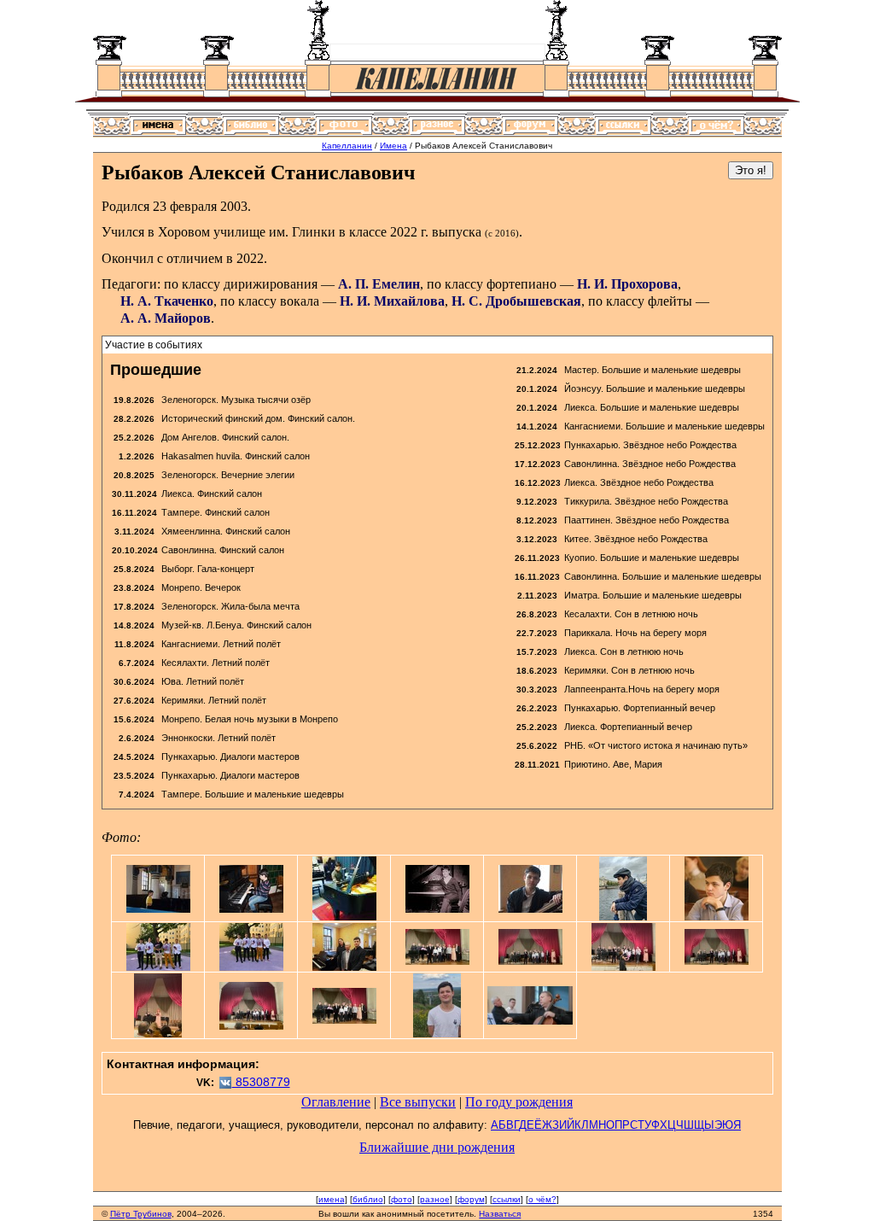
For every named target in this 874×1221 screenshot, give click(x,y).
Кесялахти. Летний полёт (215, 662)
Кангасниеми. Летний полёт (221, 644)
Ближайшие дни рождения (437, 1147)
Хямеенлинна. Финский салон (225, 531)
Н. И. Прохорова (627, 284)
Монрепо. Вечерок (201, 587)
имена (331, 1199)
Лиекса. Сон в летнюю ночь (624, 651)
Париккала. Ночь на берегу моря (635, 633)
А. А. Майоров (165, 318)
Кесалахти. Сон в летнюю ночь (631, 614)
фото (401, 1199)
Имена (393, 145)
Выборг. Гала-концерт (207, 569)
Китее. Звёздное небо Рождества (636, 539)
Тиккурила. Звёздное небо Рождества (646, 501)
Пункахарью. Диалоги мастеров (230, 756)
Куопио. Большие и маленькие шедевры (651, 557)
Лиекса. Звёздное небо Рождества (639, 482)
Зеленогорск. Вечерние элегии (227, 475)
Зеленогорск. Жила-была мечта (230, 606)
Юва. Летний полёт (202, 681)
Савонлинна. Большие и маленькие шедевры (662, 576)
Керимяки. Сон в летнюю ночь (629, 670)
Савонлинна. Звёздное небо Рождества (650, 464)
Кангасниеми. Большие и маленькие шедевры (664, 426)
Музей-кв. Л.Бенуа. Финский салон (236, 625)
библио (368, 1199)
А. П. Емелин (379, 284)
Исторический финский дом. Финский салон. (258, 418)
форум (471, 1199)
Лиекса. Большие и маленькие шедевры (651, 407)
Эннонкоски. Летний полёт (218, 738)
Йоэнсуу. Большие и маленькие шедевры (654, 388)
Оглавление (335, 1102)
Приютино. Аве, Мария (613, 764)
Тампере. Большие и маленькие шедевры (252, 794)
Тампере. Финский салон (215, 512)
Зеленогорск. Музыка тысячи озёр (236, 399)
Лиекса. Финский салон (211, 493)
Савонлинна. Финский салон (222, 550)
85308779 (261, 1082)
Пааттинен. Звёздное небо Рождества (646, 520)
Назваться (500, 1213)
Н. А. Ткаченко (166, 301)
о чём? (542, 1199)
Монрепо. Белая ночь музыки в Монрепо (249, 719)
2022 (403, 232)
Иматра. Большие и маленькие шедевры (653, 595)
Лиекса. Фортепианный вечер (628, 727)
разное (435, 1199)
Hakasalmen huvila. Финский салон (235, 456)
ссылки (506, 1199)
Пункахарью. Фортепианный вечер (639, 708)
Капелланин (347, 145)
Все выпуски (418, 1102)
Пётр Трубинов (141, 1213)
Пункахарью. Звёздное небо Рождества (650, 445)
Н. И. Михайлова (392, 301)
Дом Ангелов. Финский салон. (225, 437)
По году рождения (519, 1102)
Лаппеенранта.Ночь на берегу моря (642, 689)
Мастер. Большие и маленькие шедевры (652, 370)
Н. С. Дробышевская (516, 301)
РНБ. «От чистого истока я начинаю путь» (656, 745)
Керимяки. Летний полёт (213, 700)
